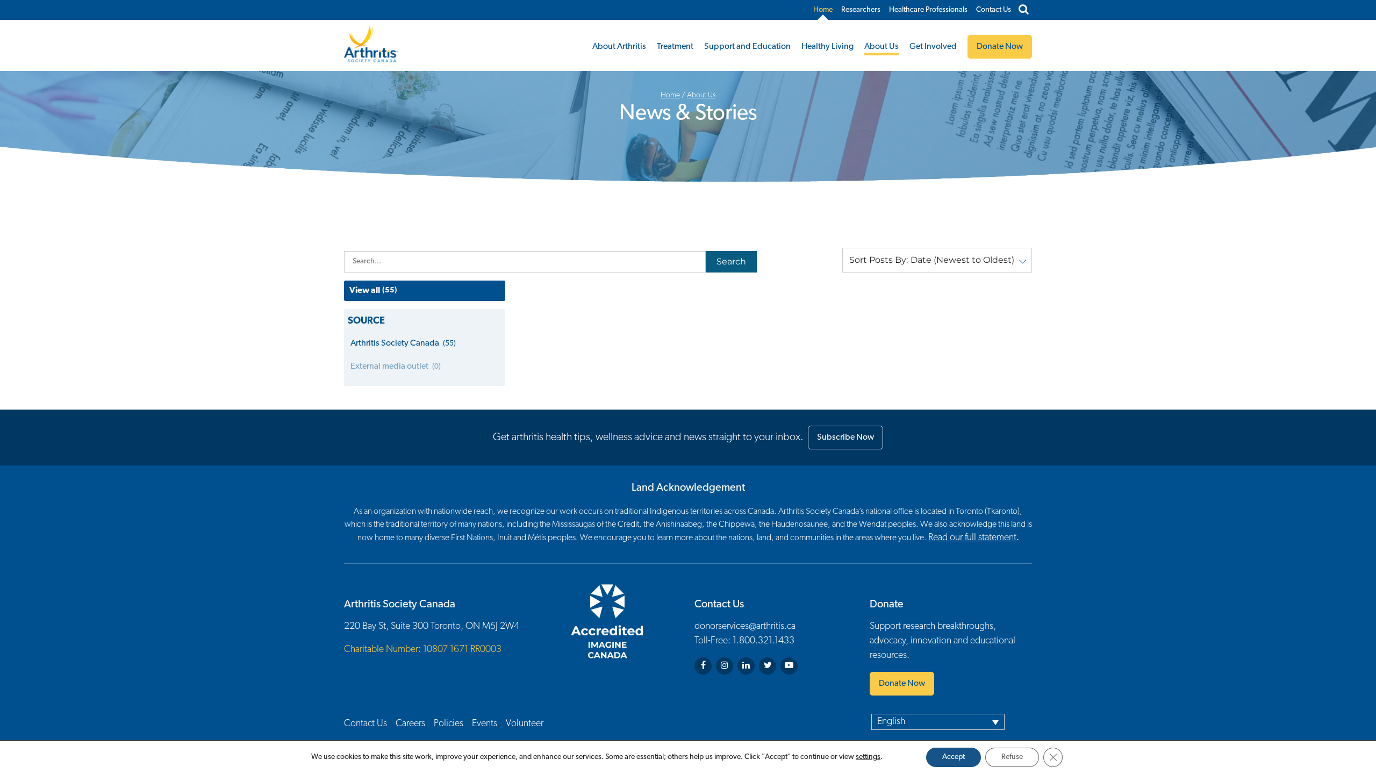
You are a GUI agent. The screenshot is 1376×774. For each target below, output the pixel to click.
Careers (410, 724)
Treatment (675, 46)
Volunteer (524, 724)
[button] (937, 260)
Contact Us (993, 10)
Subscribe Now (845, 437)
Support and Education (747, 46)
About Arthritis (619, 46)
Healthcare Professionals (928, 10)
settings (868, 757)
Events (484, 724)
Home (823, 10)
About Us (881, 46)
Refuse (1012, 757)
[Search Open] (1023, 10)
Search (731, 261)
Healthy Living (827, 46)
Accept (953, 757)
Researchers (860, 10)
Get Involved (933, 46)
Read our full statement (972, 538)
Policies (448, 724)
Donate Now (902, 683)
